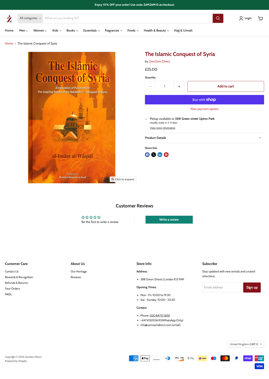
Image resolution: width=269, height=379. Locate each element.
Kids (55, 30)
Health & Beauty (155, 30)
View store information (162, 128)
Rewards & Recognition (19, 277)
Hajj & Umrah (183, 30)
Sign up (252, 287)
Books (71, 30)
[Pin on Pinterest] (166, 154)
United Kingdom (244, 344)
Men (22, 30)
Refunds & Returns (16, 283)
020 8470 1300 (160, 315)
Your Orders (12, 288)
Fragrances (112, 30)
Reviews (76, 277)
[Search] (218, 18)
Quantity (150, 77)
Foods (131, 30)
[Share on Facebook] (147, 154)
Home (9, 30)
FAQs (8, 294)
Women (39, 30)
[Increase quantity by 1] (179, 86)
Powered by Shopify (16, 360)
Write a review (169, 219)
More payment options (204, 109)
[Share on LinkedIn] (160, 154)
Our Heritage (79, 271)
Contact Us (12, 271)
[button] (246, 18)
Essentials (90, 30)
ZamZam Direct (159, 61)
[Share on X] (153, 154)
